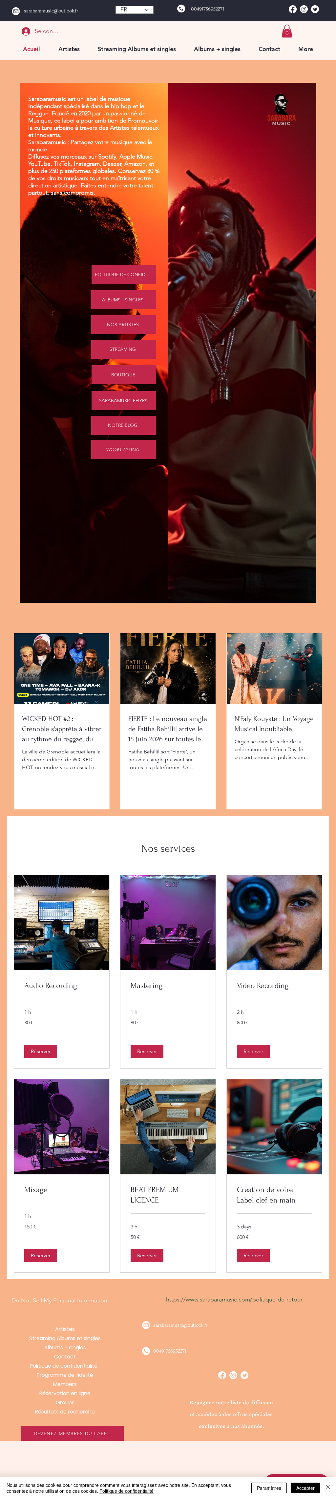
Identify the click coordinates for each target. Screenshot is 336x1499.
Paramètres (269, 1488)
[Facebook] (293, 9)
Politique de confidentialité (65, 1366)
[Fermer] (328, 1488)
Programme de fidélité (65, 1375)
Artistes (65, 1329)
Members (65, 1384)
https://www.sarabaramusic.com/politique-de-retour (234, 1299)
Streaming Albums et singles (65, 1338)
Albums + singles (65, 1347)
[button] (287, 31)
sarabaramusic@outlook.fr (51, 11)
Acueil (65, 1320)
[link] (61, 985)
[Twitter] (315, 9)
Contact (65, 1356)
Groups (65, 1402)
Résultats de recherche (65, 1411)
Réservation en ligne (65, 1393)
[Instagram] (304, 9)
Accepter (305, 1488)
